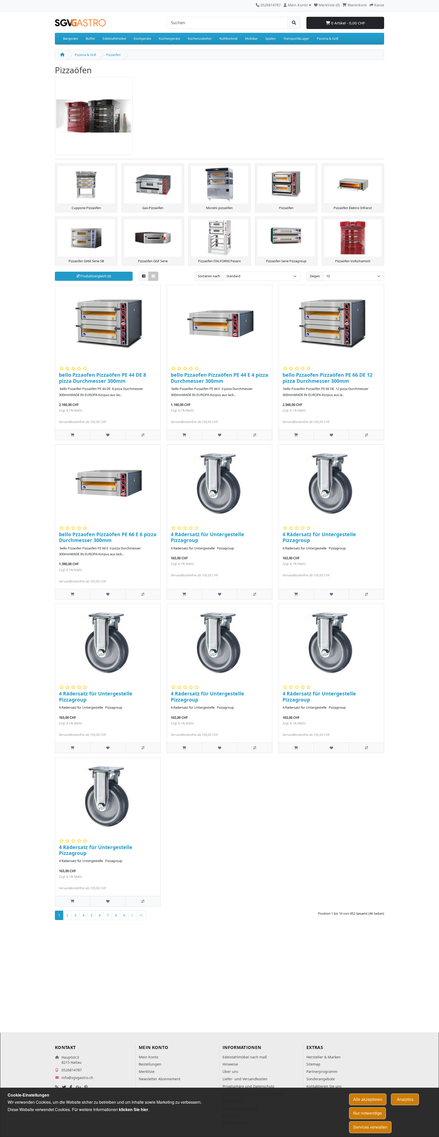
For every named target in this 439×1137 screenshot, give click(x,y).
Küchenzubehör (200, 38)
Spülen (270, 38)
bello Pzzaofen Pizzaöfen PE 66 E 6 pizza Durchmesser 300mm (107, 537)
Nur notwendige (367, 1113)
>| (141, 915)
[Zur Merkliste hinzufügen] (107, 435)
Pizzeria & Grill (327, 38)
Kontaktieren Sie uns (324, 1086)
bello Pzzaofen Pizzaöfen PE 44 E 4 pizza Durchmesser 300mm (219, 377)
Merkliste (146, 1071)
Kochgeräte (142, 38)
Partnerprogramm (321, 1071)
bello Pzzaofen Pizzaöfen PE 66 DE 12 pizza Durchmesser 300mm (327, 377)
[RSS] (56, 1087)
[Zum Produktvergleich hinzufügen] (142, 435)
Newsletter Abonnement (159, 1078)
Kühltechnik (229, 38)
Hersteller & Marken (323, 1057)
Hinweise (230, 1064)
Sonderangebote (320, 1078)
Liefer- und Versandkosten (245, 1078)
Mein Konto (148, 1057)
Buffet (90, 38)
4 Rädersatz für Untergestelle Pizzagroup (207, 537)
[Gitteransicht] (153, 276)
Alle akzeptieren (367, 1099)
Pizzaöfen (113, 54)
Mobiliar (251, 38)
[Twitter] (64, 1087)
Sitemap (313, 1064)
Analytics (405, 1099)
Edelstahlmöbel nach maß (245, 1057)
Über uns (230, 1071)
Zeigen (315, 276)
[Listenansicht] (144, 276)
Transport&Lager (296, 38)
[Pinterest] (85, 1087)
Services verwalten (370, 1127)
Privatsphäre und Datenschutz (248, 1086)
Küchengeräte (169, 38)
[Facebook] (71, 1087)
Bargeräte (70, 38)
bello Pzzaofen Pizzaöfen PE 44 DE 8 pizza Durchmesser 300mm (102, 377)
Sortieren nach (209, 276)
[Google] (78, 1087)
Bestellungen (150, 1064)
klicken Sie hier (133, 1109)
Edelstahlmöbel (114, 38)
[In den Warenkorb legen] (72, 435)
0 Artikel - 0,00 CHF (347, 22)
